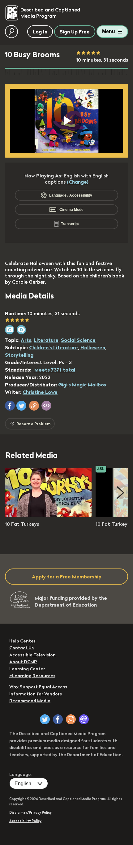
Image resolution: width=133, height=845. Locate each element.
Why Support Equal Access (38, 687)
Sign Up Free (75, 31)
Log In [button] (40, 31)
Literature (46, 340)
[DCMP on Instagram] (71, 719)
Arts (26, 340)
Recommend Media (29, 700)
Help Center (22, 641)
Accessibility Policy (25, 821)
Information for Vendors (35, 694)
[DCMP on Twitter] (45, 719)
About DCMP (23, 661)
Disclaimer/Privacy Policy (30, 812)
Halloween (92, 347)
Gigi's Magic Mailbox (82, 384)
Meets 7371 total (54, 370)
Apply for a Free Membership (66, 576)
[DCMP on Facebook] (58, 719)
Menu (108, 31)
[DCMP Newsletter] (84, 719)
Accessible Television (32, 655)
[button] (10, 406)
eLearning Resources (32, 675)
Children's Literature (53, 347)
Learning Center (27, 669)
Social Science (78, 340)
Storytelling (19, 355)
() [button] (77, 182)
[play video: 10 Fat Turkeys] (48, 515)
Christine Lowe (40, 392)
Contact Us (21, 648)
